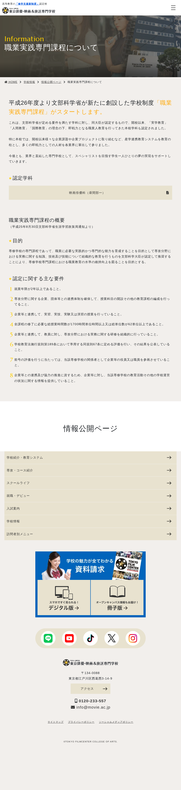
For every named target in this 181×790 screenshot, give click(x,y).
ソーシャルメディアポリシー (116, 722)
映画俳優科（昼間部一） (87, 192)
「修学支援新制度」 (27, 3)
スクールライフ (18, 483)
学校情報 (13, 521)
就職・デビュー (18, 495)
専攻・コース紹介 (20, 470)
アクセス (87, 688)
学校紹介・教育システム (25, 457)
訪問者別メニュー (20, 534)
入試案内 (13, 508)
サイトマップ (56, 722)
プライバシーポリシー (81, 722)
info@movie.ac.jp (92, 707)
